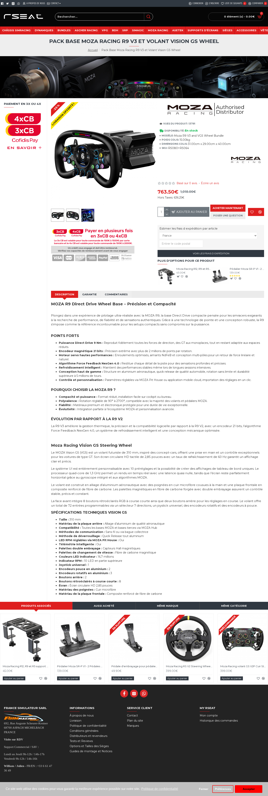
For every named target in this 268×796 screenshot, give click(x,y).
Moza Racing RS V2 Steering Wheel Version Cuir (189, 666)
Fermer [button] (203, 789)
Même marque (167, 605)
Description (64, 294)
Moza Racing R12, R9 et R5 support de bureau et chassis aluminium (193, 268)
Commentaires (116, 294)
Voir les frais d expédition (210, 253)
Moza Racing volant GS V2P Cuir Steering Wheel (243, 666)
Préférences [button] (223, 789)
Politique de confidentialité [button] (159, 789)
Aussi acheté (104, 605)
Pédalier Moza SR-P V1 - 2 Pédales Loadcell (247, 268)
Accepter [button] (249, 789)
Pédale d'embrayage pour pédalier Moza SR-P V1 (134, 666)
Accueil (93, 50)
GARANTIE (89, 294)
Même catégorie (234, 605)
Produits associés (36, 605)
